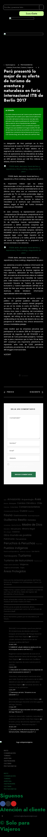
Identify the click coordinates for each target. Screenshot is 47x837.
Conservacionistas (29, 506)
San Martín (35, 551)
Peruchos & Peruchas (19, 543)
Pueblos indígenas (16, 548)
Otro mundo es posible (17, 535)
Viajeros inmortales (11, 568)
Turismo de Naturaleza (18, 560)
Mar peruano (16, 529)
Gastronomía (20, 515)
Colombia (14, 507)
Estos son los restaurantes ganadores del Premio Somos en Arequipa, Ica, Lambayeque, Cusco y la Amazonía (22, 582)
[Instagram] (8, 803)
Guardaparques (33, 516)
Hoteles (32, 519)
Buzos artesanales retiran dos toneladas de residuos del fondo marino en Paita (20, 600)
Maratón (7, 529)
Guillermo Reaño (15, 520)
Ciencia (6, 507)
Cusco (23, 511)
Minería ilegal (28, 528)
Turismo (24, 67)
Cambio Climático (26, 503)
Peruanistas (21, 539)
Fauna (8, 515)
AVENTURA (7, 758)
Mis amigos (7, 532)
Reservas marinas (25, 551)
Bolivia (6, 503)
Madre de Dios (32, 525)
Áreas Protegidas (15, 571)
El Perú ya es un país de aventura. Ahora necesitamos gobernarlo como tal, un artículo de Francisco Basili (23, 609)
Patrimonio (9, 538)
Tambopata (10, 555)
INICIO (6, 750)
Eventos (9, 67)
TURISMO (7, 756)
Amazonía (13, 499)
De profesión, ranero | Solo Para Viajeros (24, 699)
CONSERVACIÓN (10, 753)
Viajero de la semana (11, 565)
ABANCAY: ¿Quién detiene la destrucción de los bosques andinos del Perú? (24, 639)
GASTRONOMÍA (9, 761)
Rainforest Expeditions (11, 551)
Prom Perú (16, 67)
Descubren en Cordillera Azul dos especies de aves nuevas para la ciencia (24, 662)
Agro (5, 500)
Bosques (12, 503)
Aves (38, 499)
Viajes (22, 568)
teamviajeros (10, 65)
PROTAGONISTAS (26, 65)
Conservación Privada (11, 511)
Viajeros (30, 67)
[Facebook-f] (2, 803)
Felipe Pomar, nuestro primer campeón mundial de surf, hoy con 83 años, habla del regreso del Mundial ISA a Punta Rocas (23, 592)
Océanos (16, 532)
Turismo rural (38, 561)
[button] (23, 771)
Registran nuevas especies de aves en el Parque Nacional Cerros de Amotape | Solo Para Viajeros (25, 656)
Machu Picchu (16, 525)
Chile (39, 503)
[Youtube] (13, 803)
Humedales (7, 525)
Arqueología (27, 499)
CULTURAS (7, 763)
